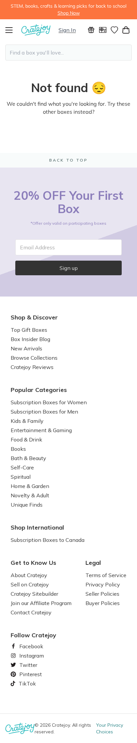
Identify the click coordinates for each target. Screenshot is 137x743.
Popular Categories (39, 390)
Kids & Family (27, 421)
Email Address (37, 247)
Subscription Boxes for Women (49, 402)
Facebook (28, 646)
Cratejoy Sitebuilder (34, 593)
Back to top (68, 160)
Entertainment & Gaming (41, 430)
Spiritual (21, 476)
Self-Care (22, 467)
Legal (93, 562)
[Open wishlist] (114, 30)
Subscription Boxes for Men (44, 411)
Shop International (37, 527)
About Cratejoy (29, 575)
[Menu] (13, 30)
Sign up (69, 268)
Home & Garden (30, 486)
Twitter (25, 665)
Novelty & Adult (30, 495)
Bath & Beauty (28, 458)
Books (18, 448)
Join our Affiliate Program (41, 603)
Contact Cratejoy (31, 612)
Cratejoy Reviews (32, 367)
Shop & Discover (34, 317)
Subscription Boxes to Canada (47, 540)
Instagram (29, 655)
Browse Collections (34, 357)
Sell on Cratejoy (30, 584)
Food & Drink (26, 439)
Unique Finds (27, 504)
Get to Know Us (33, 562)
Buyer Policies (102, 603)
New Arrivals (26, 348)
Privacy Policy (102, 584)
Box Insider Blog (30, 339)
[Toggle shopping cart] (126, 30)
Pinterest (28, 674)
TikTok (25, 683)
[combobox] (68, 53)
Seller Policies (102, 593)
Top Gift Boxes (29, 329)
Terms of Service (105, 575)
